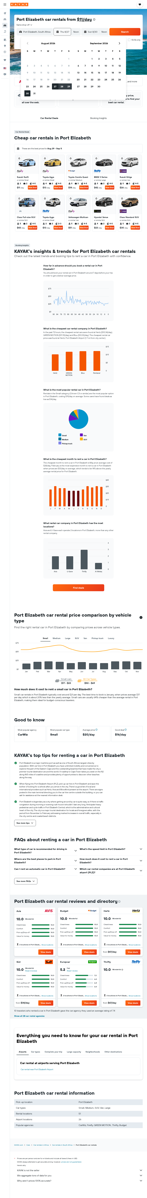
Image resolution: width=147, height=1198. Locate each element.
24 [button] (34, 86)
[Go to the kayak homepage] (19, 4)
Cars (28, 1145)
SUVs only (135, 40)
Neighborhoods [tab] (93, 1051)
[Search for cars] (5, 25)
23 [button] (27, 86)
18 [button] (41, 79)
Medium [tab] (56, 638)
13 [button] (55, 72)
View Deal (32, 187)
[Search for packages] (5, 31)
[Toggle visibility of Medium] (63, 439)
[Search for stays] (5, 19)
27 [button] (55, 86)
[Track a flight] (5, 52)
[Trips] (5, 60)
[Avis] (49, 911)
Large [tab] (67, 638)
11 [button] (41, 72)
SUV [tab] (77, 638)
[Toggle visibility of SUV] (83, 439)
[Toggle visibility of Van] (83, 435)
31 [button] (34, 93)
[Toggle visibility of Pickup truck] (65, 443)
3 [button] (34, 65)
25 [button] (41, 86)
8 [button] (68, 65)
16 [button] (27, 79)
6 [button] (55, 65)
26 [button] (48, 86)
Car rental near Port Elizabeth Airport (37, 1069)
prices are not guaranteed (71, 1162)
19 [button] (48, 79)
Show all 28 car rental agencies (29, 1016)
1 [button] (68, 58)
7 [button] (61, 65)
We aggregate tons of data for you (34, 1175)
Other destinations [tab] (113, 1051)
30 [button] (27, 93)
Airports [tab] (22, 1051)
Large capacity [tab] (74, 1051)
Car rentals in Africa (41, 1145)
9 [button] (27, 72)
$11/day (84, 19)
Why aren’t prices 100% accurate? (34, 1180)
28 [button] (62, 86)
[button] (5, 4)
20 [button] (55, 79)
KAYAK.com (18, 1145)
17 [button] (34, 79)
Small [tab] (45, 638)
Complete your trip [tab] (53, 1051)
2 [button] (27, 65)
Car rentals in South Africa (62, 1145)
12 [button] (48, 72)
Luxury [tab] (111, 638)
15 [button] (69, 72)
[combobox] (25, 24)
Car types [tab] (35, 1051)
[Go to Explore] (5, 46)
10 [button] (34, 72)
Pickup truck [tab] (97, 638)
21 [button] (62, 79)
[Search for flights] (5, 13)
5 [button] (48, 65)
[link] (78, 587)
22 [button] (68, 79)
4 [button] (41, 65)
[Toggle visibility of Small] (62, 435)
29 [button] (68, 86)
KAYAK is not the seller (28, 1170)
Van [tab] (85, 638)
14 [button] (62, 72)
